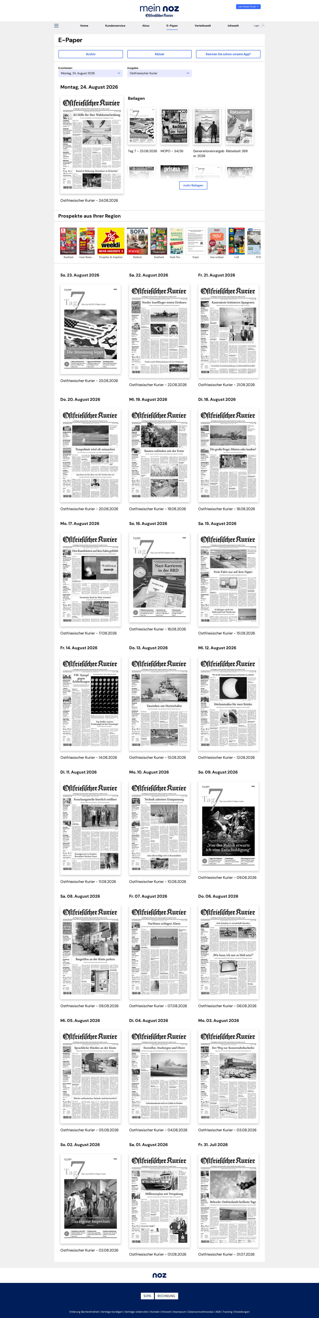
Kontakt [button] (155, 1311)
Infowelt (233, 26)
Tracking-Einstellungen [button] (236, 1311)
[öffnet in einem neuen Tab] (142, 126)
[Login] (256, 26)
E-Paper (172, 26)
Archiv (90, 54)
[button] (56, 25)
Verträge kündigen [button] (112, 1311)
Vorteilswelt (203, 26)
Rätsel (159, 54)
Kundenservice (115, 26)
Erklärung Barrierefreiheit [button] (84, 1311)
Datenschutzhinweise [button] (200, 1311)
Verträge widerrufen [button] (136, 1311)
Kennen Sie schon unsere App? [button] (228, 54)
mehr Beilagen (193, 185)
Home (84, 26)
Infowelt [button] (166, 1311)
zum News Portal (247, 6)
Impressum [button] (179, 1311)
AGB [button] (217, 1311)
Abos (145, 26)
